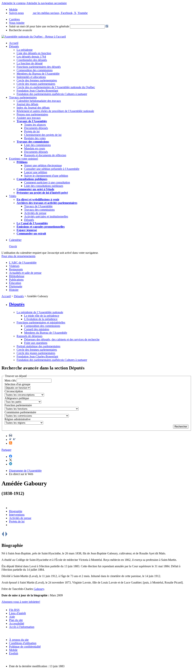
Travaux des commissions (33, 141)
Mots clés (10, 380)
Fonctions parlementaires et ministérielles (41, 322)
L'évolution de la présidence (40, 319)
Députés (14, 46)
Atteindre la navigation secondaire (46, 3)
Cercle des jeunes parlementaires (36, 83)
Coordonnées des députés (32, 60)
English (13, 653)
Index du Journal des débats (33, 107)
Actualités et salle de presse (25, 272)
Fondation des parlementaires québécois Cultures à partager (52, 94)
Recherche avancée (20, 30)
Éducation (15, 283)
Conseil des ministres (36, 329)
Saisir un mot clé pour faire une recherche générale (39, 26)
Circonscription (14, 391)
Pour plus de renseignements (18, 256)
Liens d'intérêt (17, 613)
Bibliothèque (16, 276)
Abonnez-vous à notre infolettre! (21, 601)
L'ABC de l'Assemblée (23, 262)
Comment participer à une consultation (47, 182)
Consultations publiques (32, 179)
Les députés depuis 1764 (31, 56)
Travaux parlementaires (23, 97)
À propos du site (19, 639)
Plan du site (16, 620)
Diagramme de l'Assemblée (25, 470)
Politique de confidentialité (25, 646)
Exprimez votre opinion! (23, 158)
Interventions (17, 514)
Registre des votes (35, 138)
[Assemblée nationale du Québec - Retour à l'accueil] (34, 36)
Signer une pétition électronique (43, 165)
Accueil (13, 43)
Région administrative (18, 419)
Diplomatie (15, 286)
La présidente (25, 49)
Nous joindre (17, 22)
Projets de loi (32, 131)
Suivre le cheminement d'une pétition (46, 175)
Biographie (15, 511)
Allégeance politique (17, 398)
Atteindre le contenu (14, 3)
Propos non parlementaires (32, 114)
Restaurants (16, 269)
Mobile (13, 650)
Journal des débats (27, 104)
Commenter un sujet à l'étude (35, 189)
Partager (6, 449)
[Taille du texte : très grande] (14, 439)
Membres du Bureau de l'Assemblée (38, 73)
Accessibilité (16, 623)
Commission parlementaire (20, 412)
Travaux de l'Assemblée (32, 121)
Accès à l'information (21, 626)
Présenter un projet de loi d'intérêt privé (42, 192)
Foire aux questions (35, 342)
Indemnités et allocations (31, 77)
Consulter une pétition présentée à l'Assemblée (51, 168)
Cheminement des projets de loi (42, 134)
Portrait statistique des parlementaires (38, 346)
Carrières (14, 19)
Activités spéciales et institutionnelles (46, 216)
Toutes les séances (35, 124)
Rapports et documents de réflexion (45, 155)
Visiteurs (14, 266)
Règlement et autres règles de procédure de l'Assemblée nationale (55, 111)
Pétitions (22, 162)
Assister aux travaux (29, 117)
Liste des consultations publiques (43, 185)
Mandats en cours (34, 148)
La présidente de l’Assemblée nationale (40, 312)
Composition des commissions (35, 70)
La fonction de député (30, 63)
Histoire (13, 289)
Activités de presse (35, 213)
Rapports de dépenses (29, 336)
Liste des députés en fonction (34, 53)
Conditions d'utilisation (22, 643)
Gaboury (39, 589)
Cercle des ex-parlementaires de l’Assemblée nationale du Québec (56, 87)
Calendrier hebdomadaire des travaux (39, 100)
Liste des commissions (37, 145)
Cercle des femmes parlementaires (37, 80)
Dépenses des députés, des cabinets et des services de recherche (62, 339)
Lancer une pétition (35, 172)
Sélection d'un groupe (17, 384)
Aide (12, 616)
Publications (16, 279)
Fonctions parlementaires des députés (39, 66)
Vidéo (12, 196)
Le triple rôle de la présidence (41, 315)
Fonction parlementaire (18, 405)
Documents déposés (36, 128)
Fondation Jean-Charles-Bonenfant (37, 90)
